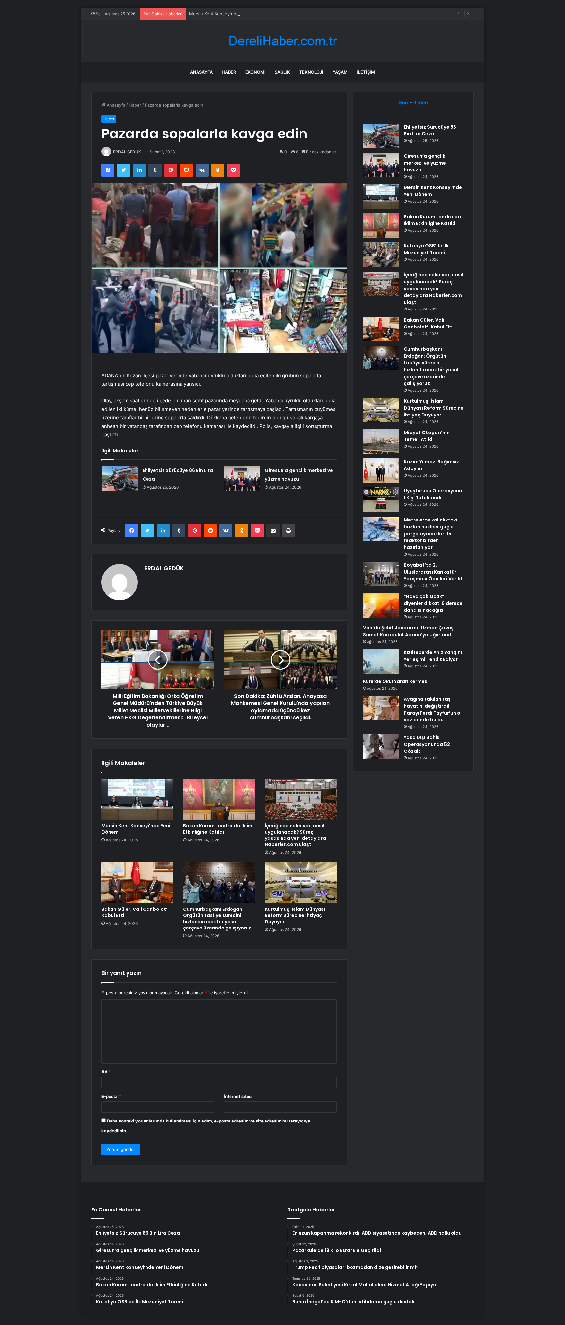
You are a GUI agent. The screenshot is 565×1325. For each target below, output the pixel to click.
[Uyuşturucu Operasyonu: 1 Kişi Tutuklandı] (381, 499)
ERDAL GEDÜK (127, 152)
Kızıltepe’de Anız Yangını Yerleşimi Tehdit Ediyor (433, 655)
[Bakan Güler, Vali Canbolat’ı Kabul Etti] (137, 882)
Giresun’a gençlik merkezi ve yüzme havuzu (425, 163)
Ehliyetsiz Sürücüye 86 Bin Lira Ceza (430, 130)
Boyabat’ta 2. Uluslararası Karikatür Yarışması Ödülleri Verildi (434, 572)
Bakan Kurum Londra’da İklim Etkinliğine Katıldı (217, 828)
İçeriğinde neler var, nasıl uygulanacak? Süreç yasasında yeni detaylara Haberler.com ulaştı (295, 835)
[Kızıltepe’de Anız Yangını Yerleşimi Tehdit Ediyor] (381, 661)
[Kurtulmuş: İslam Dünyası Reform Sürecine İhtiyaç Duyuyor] (301, 882)
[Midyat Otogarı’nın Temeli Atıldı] (381, 441)
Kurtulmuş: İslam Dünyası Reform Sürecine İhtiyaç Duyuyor (295, 915)
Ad (106, 1071)
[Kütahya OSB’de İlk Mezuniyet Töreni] (381, 254)
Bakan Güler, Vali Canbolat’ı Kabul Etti (135, 912)
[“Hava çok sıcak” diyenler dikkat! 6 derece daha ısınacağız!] (381, 605)
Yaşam (340, 72)
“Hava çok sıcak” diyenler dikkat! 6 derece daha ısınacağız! (433, 603)
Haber (229, 72)
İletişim (366, 72)
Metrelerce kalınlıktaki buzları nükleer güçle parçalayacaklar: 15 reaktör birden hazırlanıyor (430, 534)
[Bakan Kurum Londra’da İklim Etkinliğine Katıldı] (219, 799)
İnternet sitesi (238, 1096)
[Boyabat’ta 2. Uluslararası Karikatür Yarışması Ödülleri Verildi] (381, 574)
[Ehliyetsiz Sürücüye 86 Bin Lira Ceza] (120, 478)
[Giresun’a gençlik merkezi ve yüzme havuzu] (242, 478)
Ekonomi (255, 72)
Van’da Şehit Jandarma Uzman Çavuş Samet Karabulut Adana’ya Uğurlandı (408, 631)
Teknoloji (311, 72)
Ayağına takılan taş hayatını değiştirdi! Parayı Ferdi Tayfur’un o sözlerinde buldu (432, 709)
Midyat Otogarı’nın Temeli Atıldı (427, 436)
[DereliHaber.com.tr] (282, 41)
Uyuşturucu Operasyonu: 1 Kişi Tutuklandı (433, 494)
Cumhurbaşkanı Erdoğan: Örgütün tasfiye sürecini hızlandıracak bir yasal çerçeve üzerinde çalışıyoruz (217, 918)
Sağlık (282, 72)
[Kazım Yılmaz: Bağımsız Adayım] (381, 470)
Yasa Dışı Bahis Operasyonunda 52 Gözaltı (427, 744)
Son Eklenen (413, 102)
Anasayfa (201, 72)
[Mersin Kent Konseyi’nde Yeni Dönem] (137, 799)
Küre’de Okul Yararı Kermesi (396, 681)
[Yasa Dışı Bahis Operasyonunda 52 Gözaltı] (381, 746)
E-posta (111, 1096)
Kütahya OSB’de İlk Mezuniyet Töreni (426, 249)
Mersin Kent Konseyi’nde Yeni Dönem (227, 13)
